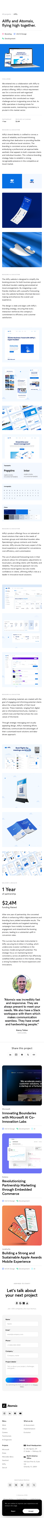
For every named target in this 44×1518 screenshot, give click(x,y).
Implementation (29, 1429)
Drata (4, 1453)
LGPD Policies (35, 1499)
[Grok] (34, 1485)
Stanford (5, 1460)
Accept (31, 1511)
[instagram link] (4, 1413)
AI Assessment (29, 1425)
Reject (13, 1511)
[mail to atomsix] (16, 1054)
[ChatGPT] (10, 1485)
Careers (5, 1432)
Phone (8, 1340)
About (4, 1429)
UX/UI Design (21, 34)
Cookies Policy (22, 1499)
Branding (8, 34)
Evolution (27, 1432)
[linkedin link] (10, 1054)
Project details (11, 1362)
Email (8, 1330)
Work (4, 1425)
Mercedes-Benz (7, 1457)
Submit (22, 1380)
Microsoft (5, 1449)
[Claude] (16, 1485)
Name (8, 1319)
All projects (6, 14)
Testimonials (6, 1436)
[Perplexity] (28, 1485)
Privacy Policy (8, 1499)
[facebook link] (22, 1054)
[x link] (28, 1054)
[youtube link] (20, 1413)
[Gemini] (22, 1485)
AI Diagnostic (7, 1440)
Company (10, 1351)
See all (4, 1467)
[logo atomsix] (22, 1406)
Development (10, 38)
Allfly (4, 1464)
